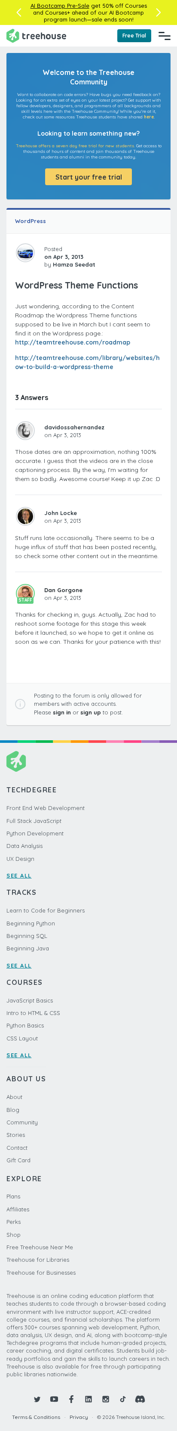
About (14, 1096)
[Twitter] (37, 1399)
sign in (62, 712)
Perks (13, 1221)
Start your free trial (88, 177)
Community (22, 1122)
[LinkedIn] (88, 1399)
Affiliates (17, 1209)
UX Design (20, 858)
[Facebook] (71, 1399)
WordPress (30, 220)
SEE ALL (19, 875)
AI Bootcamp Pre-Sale (60, 5)
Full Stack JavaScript (33, 820)
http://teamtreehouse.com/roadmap (72, 342)
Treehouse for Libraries (37, 1259)
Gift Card (18, 1160)
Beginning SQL (26, 935)
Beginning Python (30, 923)
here (149, 117)
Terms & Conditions (36, 1417)
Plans (13, 1196)
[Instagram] (106, 1399)
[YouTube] (54, 1399)
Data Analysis (24, 845)
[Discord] (140, 1399)
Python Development (35, 833)
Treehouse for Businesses (41, 1272)
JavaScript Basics (29, 1000)
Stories (15, 1134)
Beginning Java (27, 948)
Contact (16, 1147)
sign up (90, 712)
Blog (12, 1109)
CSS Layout (22, 1038)
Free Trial (134, 35)
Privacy (79, 1417)
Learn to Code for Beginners (45, 910)
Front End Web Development (45, 807)
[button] (18, 12)
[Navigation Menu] (165, 35)
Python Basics (25, 1025)
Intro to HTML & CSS (33, 1012)
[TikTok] (123, 1399)
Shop (13, 1234)
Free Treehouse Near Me (39, 1247)
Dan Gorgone (63, 590)
